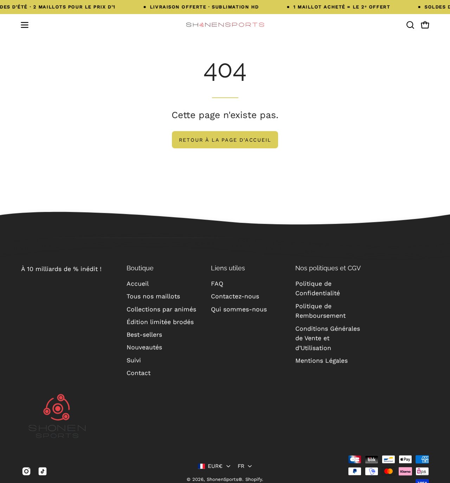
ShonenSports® (224, 479)
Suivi (134, 359)
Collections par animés (161, 309)
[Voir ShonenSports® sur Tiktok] (42, 471)
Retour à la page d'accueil (225, 140)
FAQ (217, 283)
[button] (410, 25)
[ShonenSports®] (225, 24)
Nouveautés (144, 347)
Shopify (253, 479)
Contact (138, 372)
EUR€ (215, 466)
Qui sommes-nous (239, 309)
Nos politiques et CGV (328, 268)
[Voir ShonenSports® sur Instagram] (26, 471)
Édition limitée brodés (160, 322)
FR (241, 466)
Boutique (140, 268)
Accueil (138, 283)
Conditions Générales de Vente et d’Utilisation (327, 338)
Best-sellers (144, 334)
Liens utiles (228, 268)
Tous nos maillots (153, 296)
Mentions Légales (321, 360)
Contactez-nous (235, 296)
